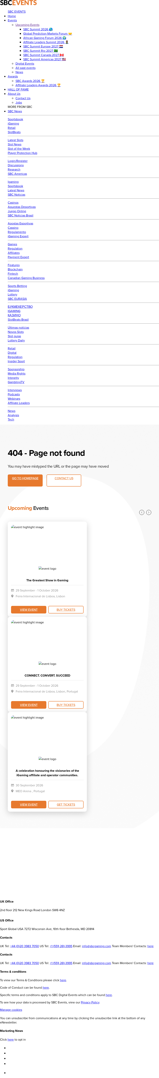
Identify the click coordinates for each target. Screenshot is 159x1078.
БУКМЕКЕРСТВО (20, 306)
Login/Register (18, 161)
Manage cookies (11, 1010)
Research (14, 169)
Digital (12, 352)
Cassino (13, 227)
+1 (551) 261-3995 (61, 946)
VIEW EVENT (29, 609)
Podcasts (14, 394)
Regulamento (17, 232)
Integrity (13, 378)
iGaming (13, 123)
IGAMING (14, 311)
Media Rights (16, 373)
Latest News (16, 190)
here (150, 946)
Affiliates (14, 253)
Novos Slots (16, 332)
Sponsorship (16, 369)
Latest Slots (15, 140)
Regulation (15, 248)
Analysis (13, 415)
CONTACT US (64, 478)
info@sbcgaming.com (96, 946)
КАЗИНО (14, 315)
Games (12, 244)
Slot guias (14, 336)
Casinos (13, 202)
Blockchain (15, 269)
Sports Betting (17, 286)
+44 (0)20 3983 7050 (24, 946)
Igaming (13, 182)
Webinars (14, 398)
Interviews (15, 390)
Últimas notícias (18, 327)
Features (14, 265)
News (11, 411)
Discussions (16, 165)
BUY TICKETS (66, 609)
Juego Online (17, 211)
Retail (12, 128)
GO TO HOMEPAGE (25, 478)
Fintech (13, 273)
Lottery (12, 294)
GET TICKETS (66, 804)
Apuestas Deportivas (22, 207)
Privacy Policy (90, 1002)
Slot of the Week (19, 148)
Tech (11, 419)
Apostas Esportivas (20, 223)
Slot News (14, 144)
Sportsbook (15, 119)
